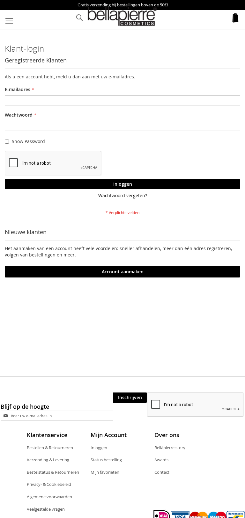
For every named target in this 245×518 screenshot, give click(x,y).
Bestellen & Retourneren (50, 447)
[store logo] (122, 16)
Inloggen (99, 447)
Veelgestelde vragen (46, 509)
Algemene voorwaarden (49, 497)
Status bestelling (106, 460)
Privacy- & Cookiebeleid (49, 484)
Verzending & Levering (48, 460)
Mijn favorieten (105, 472)
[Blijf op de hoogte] (62, 416)
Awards (161, 460)
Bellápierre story (169, 447)
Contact (161, 472)
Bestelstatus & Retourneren (53, 472)
